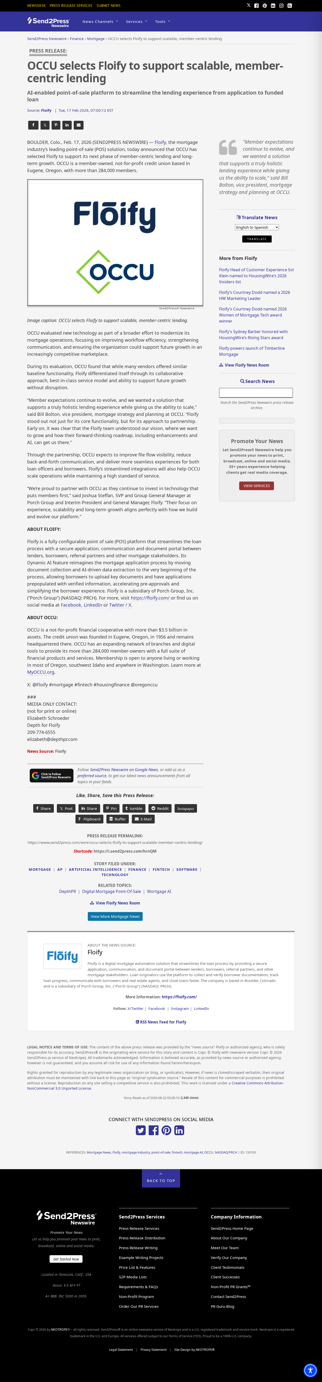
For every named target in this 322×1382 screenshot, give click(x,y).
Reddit (162, 808)
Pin (112, 808)
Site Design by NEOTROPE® (194, 1350)
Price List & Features (137, 1267)
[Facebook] (256, 5)
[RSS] (289, 5)
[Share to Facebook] (33, 125)
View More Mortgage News (115, 916)
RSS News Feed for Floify (162, 1021)
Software (186, 869)
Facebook (71, 605)
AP (60, 869)
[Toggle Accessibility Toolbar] (310, 1370)
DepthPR (67, 891)
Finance (137, 869)
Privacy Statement (154, 1350)
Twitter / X (120, 605)
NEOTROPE (59, 1329)
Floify (160, 142)
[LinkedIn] (272, 5)
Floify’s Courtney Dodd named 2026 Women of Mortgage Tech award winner (253, 315)
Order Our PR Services (138, 1306)
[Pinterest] (264, 5)
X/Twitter (135, 1008)
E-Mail (145, 818)
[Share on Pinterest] (56, 125)
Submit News (108, 5)
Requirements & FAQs (138, 1286)
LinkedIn (93, 605)
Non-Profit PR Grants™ (231, 1286)
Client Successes (225, 1276)
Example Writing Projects (141, 1257)
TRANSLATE (257, 239)
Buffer (119, 818)
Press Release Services (71, 5)
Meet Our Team (225, 1247)
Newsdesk (36, 5)
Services (134, 21)
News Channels (98, 21)
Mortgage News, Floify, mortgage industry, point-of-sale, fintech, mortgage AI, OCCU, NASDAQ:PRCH (162, 1152)
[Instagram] (281, 5)
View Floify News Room (117, 902)
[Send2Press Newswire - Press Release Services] (50, 25)
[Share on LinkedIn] (67, 125)
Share (44, 808)
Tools (160, 21)
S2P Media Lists (133, 1276)
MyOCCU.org (40, 672)
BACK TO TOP (161, 1180)
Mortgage (40, 869)
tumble (135, 808)
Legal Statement (121, 1350)
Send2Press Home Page (232, 1228)
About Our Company (229, 1237)
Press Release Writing (138, 1247)
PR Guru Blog (222, 1306)
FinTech (161, 869)
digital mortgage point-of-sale (111, 891)
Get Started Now (66, 1259)
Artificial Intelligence (95, 869)
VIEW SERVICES (257, 485)
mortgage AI (159, 891)
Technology (115, 874)
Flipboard (89, 818)
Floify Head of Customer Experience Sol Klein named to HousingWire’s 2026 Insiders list (256, 276)
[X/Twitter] (141, 1133)
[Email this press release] (79, 125)
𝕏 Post (66, 808)
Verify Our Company (229, 1257)
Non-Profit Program (136, 1296)
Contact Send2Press (228, 1296)
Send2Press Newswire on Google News (124, 769)
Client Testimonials (227, 1267)
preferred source (91, 775)
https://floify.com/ (150, 598)
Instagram (180, 1008)
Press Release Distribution (142, 1237)
